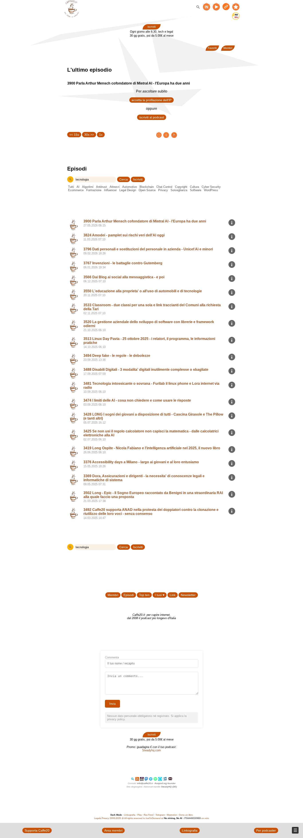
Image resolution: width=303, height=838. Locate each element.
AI (78, 186)
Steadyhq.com (151, 750)
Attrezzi (115, 186)
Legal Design (127, 190)
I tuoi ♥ (159, 595)
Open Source (147, 190)
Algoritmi (87, 186)
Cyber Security (211, 186)
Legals (97, 818)
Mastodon (172, 815)
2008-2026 (115, 818)
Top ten (144, 595)
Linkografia (129, 815)
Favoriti (212, 48)
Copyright (181, 186)
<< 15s (74, 134)
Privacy (163, 190)
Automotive (129, 186)
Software (195, 190)
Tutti (71, 186)
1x (100, 134)
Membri (227, 48)
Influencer (110, 190)
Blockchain (147, 186)
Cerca (123, 179)
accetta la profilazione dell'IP (151, 100)
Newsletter (188, 595)
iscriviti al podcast (151, 117)
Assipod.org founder (165, 783)
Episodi (129, 595)
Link (172, 595)
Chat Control (164, 186)
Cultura (194, 186)
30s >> (89, 134)
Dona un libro (186, 815)
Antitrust (101, 186)
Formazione (93, 190)
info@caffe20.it (145, 783)
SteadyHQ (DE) (169, 786)
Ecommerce (76, 190)
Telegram (160, 815)
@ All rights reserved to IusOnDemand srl (142, 818)
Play (139, 815)
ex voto (205, 818)
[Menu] (295, 830)
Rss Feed (148, 815)
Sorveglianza (179, 190)
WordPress (211, 190)
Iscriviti (151, 26)
